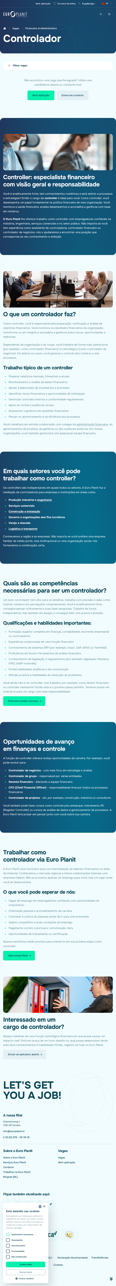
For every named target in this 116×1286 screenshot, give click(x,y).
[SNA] (69, 1235)
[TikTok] (51, 1204)
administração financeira (92, 424)
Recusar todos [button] (25, 1272)
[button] (25, 1278)
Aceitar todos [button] (26, 1264)
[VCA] (50, 1235)
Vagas (15, 28)
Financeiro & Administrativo (41, 28)
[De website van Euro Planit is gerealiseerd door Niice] (108, 1279)
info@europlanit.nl (13, 1131)
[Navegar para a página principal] (15, 14)
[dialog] (25, 1243)
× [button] (44, 1206)
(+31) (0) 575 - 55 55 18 (16, 1137)
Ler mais (17, 1228)
